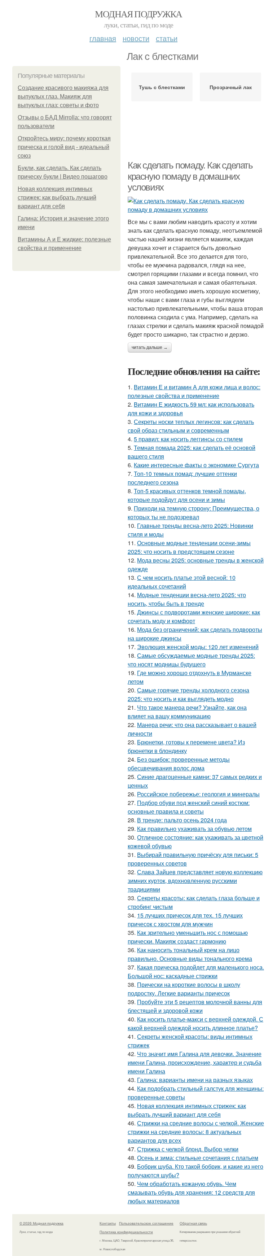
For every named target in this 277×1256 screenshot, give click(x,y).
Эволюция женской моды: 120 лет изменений (198, 647)
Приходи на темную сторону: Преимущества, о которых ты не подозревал (193, 512)
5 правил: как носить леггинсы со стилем (188, 439)
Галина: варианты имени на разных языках (195, 1080)
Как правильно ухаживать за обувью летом (194, 828)
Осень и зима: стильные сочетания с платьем (197, 1158)
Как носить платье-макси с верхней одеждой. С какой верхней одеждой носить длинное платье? (195, 1023)
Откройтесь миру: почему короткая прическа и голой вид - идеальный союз (64, 147)
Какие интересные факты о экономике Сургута (196, 465)
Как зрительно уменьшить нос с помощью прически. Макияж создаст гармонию (188, 936)
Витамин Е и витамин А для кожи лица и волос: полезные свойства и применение (194, 391)
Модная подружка (138, 14)
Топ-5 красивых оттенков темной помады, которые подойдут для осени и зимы (187, 495)
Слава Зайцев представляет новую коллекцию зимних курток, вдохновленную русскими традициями (195, 880)
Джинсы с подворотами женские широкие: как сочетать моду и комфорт (194, 616)
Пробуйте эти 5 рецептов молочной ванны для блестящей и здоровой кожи (195, 1006)
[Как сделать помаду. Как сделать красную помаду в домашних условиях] (196, 205)
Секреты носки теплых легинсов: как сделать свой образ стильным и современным (191, 425)
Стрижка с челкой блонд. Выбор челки (187, 1149)
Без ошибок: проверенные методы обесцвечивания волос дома (179, 763)
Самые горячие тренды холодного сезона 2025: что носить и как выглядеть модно (188, 694)
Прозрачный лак (231, 87)
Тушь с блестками (162, 87)
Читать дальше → (150, 347)
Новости (136, 38)
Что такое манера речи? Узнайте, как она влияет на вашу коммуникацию (187, 711)
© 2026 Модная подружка (41, 1223)
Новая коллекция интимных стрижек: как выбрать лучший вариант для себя (57, 197)
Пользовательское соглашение (146, 1223)
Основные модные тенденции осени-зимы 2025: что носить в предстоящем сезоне (189, 547)
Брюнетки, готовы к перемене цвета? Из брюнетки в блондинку (186, 746)
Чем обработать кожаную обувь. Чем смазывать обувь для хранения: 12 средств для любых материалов (191, 1192)
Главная (102, 38)
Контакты (108, 1223)
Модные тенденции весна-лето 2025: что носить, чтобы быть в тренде (187, 599)
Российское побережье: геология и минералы (198, 794)
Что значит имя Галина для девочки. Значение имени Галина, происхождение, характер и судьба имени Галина (194, 1062)
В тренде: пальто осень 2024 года (182, 820)
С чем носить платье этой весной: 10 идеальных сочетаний (182, 581)
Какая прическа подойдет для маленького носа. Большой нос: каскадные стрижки (196, 971)
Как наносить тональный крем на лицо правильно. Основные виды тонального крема (190, 954)
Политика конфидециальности (126, 1231)
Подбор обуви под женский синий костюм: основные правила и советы (189, 806)
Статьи (166, 38)
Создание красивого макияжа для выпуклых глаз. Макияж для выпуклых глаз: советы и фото (63, 96)
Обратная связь (193, 1223)
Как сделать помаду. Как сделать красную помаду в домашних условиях (190, 176)
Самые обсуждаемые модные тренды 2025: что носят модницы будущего (191, 659)
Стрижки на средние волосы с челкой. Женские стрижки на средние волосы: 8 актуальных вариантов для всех (196, 1132)
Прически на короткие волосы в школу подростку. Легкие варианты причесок (184, 988)
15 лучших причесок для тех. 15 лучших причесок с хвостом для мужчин (185, 919)
